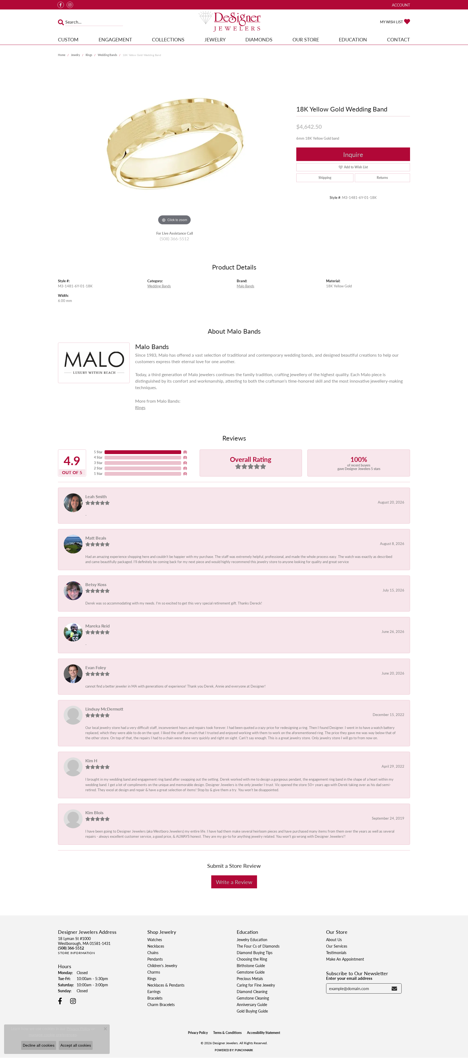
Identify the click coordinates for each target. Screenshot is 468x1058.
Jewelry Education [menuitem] (252, 939)
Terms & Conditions (227, 1032)
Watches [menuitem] (154, 939)
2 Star (98, 468)
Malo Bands (245, 286)
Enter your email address (349, 978)
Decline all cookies (38, 1045)
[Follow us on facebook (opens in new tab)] (60, 5)
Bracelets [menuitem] (154, 998)
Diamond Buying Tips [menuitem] (254, 952)
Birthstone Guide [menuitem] (251, 965)
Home (61, 55)
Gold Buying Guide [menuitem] (252, 1011)
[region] (174, 145)
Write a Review (234, 882)
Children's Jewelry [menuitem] (162, 965)
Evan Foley (95, 667)
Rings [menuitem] (151, 978)
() (185, 452)
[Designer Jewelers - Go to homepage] (233, 21)
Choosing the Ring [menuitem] (252, 959)
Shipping (324, 177)
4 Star (98, 457)
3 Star (98, 463)
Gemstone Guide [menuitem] (251, 972)
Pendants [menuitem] (155, 959)
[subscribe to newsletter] (394, 988)
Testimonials (336, 952)
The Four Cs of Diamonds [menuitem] (258, 946)
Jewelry (215, 39)
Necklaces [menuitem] (155, 946)
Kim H (91, 760)
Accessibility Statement (263, 1032)
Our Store (305, 39)
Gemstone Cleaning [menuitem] (253, 998)
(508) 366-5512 (174, 238)
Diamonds (258, 39)
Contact (398, 39)
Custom (68, 39)
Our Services (336, 946)
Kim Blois (94, 812)
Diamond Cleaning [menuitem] (252, 991)
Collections (168, 39)
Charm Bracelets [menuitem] (161, 1004)
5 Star (98, 452)
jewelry (75, 55)
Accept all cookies (75, 1045)
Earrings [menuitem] (154, 991)
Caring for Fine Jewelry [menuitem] (256, 985)
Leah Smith (96, 496)
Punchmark (244, 1050)
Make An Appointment (345, 959)
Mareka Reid (97, 626)
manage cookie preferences (53, 1035)
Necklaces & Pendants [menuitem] (165, 985)
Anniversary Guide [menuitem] (252, 1004)
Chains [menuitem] (152, 952)
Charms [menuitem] (153, 972)
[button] (400, 4)
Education (353, 39)
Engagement (115, 39)
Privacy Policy (198, 1032)
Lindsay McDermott (104, 709)
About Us (334, 939)
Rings (89, 55)
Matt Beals (95, 538)
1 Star (98, 473)
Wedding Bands (107, 55)
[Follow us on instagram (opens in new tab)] (70, 5)
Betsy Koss (95, 584)
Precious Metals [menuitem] (250, 978)
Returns (382, 177)
